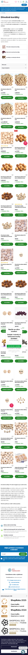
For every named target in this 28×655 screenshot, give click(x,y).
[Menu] (26, 1)
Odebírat (23, 554)
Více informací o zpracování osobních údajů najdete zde (14, 558)
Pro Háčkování (15, 584)
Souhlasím (14, 651)
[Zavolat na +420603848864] (18, 2)
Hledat (24, 4)
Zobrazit (5, 97)
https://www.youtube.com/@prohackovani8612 (15, 589)
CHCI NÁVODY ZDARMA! (14, 346)
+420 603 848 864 (15, 582)
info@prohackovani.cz (15, 580)
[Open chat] (23, 652)
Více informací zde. (13, 643)
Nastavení (14, 646)
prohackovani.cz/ (15, 587)
